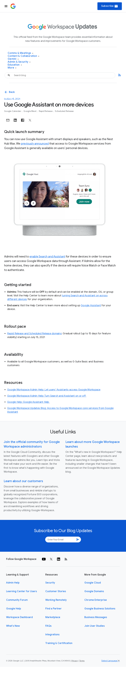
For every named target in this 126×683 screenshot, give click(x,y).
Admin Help (13, 582)
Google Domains (94, 591)
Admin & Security (19, 61)
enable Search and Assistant (47, 256)
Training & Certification (58, 643)
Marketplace (52, 617)
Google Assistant (91, 305)
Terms (82, 661)
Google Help (13, 608)
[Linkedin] (58, 559)
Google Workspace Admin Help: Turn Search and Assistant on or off (46, 395)
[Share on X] (30, 120)
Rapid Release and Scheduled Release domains (34, 333)
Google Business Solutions (99, 608)
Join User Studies (94, 625)
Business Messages (95, 617)
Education (15, 64)
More (12, 67)
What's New (13, 625)
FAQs (48, 625)
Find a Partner (53, 608)
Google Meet (30, 111)
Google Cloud (92, 582)
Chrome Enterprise (95, 600)
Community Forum (17, 600)
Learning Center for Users (21, 591)
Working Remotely (56, 600)
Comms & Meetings (20, 53)
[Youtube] (43, 559)
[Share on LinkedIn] (15, 120)
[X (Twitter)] (51, 559)
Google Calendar (13, 111)
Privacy (74, 661)
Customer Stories (55, 591)
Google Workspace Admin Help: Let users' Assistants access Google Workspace (53, 389)
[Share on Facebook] (22, 120)
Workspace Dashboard (19, 617)
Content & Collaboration (23, 56)
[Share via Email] (8, 120)
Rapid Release (46, 111)
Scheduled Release (64, 111)
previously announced (35, 143)
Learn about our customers (23, 481)
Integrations (52, 634)
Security (50, 582)
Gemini (13, 59)
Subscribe (109, 6)
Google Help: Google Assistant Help (28, 402)
